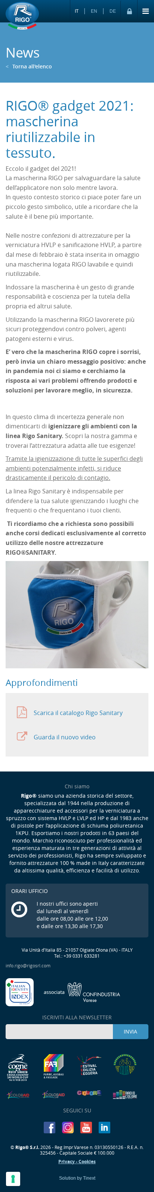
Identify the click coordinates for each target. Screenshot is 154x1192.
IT (76, 11)
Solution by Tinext (77, 1178)
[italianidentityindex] (20, 991)
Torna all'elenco (29, 66)
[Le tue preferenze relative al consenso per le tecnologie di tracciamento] (13, 1179)
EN (94, 11)
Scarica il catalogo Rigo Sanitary (78, 713)
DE (113, 11)
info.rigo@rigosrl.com (28, 965)
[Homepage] (22, 16)
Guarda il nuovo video (65, 737)
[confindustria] (82, 991)
